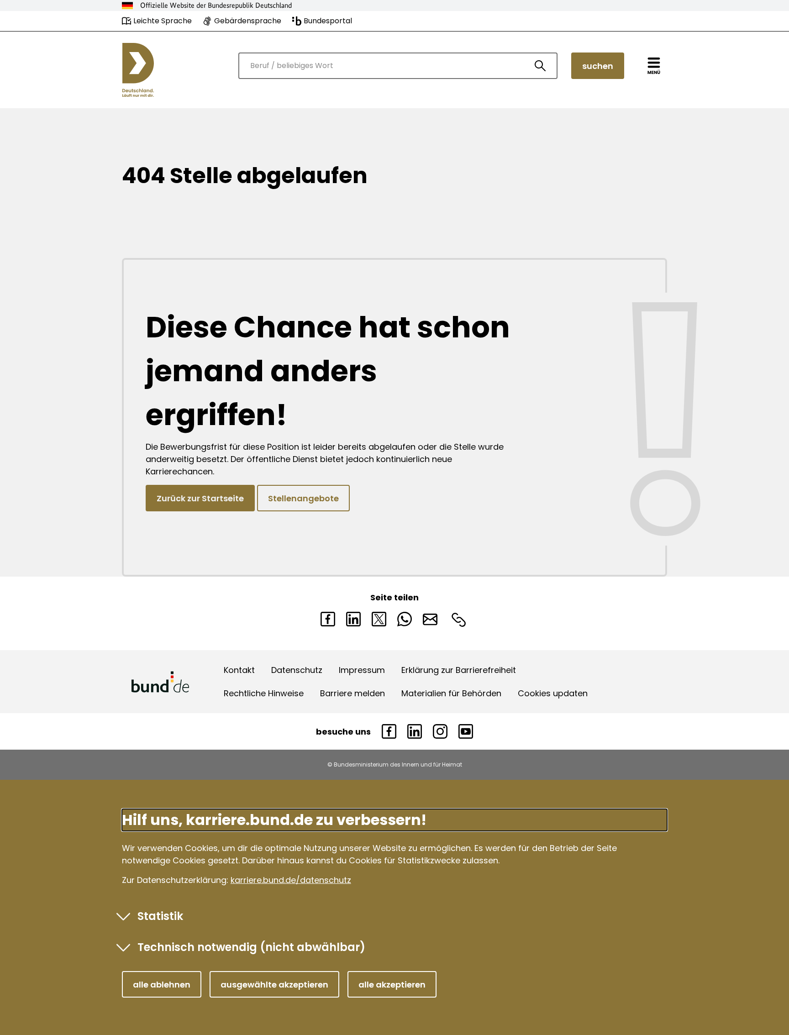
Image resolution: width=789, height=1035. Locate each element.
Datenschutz (296, 670)
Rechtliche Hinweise (264, 693)
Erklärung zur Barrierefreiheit (458, 670)
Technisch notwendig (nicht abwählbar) (251, 947)
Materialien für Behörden (451, 693)
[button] (161, 984)
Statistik (160, 916)
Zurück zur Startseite (200, 498)
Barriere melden (352, 693)
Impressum (362, 670)
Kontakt (239, 670)
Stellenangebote (303, 498)
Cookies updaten (553, 693)
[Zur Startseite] (138, 69)
